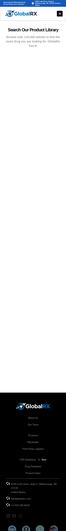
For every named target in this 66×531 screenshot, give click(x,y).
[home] (20, 13)
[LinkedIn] (8, 516)
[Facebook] (14, 516)
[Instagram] (20, 516)
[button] (60, 13)
